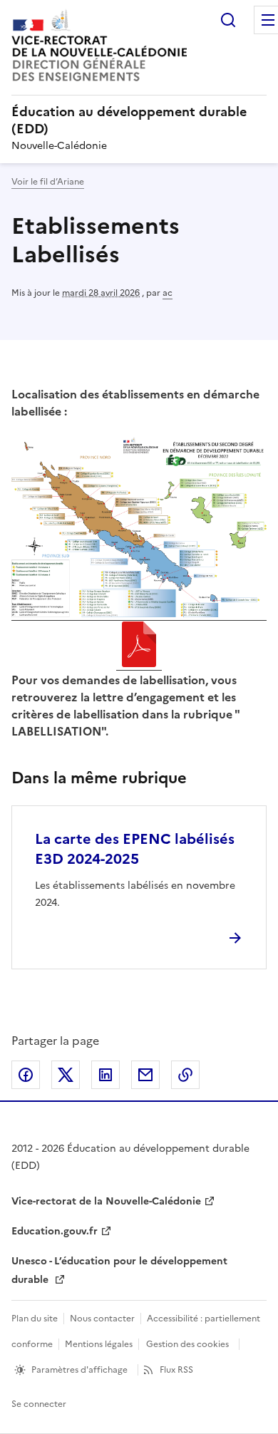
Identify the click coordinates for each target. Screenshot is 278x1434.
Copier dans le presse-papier (185, 1075)
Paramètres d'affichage (79, 1369)
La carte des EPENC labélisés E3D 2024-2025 (135, 849)
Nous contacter (102, 1318)
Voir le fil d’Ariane (47, 181)
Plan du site (34, 1318)
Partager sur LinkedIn (105, 1075)
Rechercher (228, 20)
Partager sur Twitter (65, 1075)
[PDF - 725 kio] (139, 646)
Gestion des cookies (187, 1344)
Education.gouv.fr (54, 1231)
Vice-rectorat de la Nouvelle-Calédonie (106, 1201)
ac (168, 293)
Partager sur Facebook (25, 1075)
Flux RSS (176, 1369)
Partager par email (145, 1075)
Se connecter (38, 1404)
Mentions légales (99, 1344)
